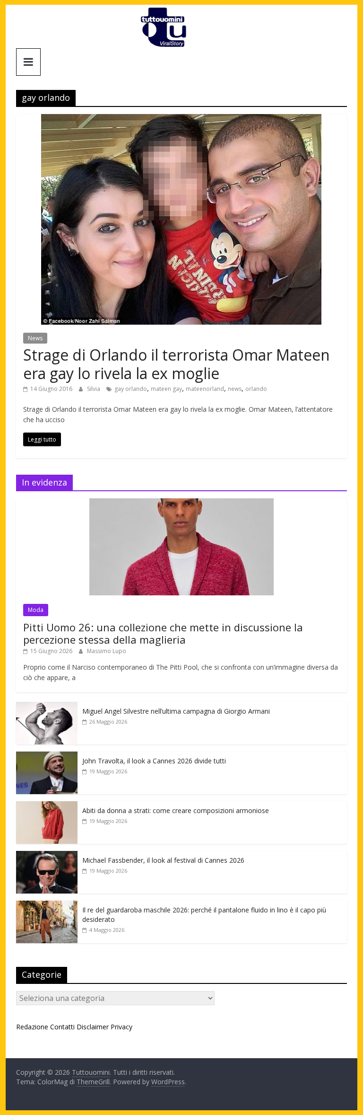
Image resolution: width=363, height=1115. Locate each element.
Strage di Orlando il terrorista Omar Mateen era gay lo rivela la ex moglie (176, 364)
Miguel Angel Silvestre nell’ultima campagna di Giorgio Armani (176, 711)
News (35, 338)
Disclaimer (93, 1026)
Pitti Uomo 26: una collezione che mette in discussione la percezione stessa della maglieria (163, 633)
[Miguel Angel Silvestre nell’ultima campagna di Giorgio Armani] (47, 706)
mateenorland (205, 389)
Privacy (121, 1026)
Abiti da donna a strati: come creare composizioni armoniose (175, 810)
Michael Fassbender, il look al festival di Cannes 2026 (163, 860)
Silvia (94, 389)
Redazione (32, 1026)
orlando (256, 389)
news (235, 389)
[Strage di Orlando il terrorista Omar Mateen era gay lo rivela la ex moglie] (181, 120)
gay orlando (130, 389)
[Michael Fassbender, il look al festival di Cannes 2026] (47, 855)
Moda (35, 610)
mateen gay (166, 389)
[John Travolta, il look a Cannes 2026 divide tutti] (47, 756)
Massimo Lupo (106, 651)
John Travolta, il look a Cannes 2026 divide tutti (154, 760)
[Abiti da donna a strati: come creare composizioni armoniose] (47, 806)
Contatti (62, 1026)
